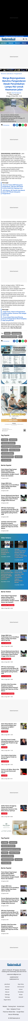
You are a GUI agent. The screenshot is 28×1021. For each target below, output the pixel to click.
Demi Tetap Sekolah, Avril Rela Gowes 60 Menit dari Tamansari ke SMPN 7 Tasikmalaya (8, 726)
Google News (20, 1012)
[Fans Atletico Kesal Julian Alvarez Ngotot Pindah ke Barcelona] (23, 758)
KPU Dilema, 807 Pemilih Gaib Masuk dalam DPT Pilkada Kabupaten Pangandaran (13, 191)
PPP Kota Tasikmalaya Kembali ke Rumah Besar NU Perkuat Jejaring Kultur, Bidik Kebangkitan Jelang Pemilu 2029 (10, 511)
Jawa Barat (4, 43)
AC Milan (4, 440)
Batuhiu (7, 333)
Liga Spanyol (5, 761)
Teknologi (7, 997)
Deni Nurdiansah (16, 93)
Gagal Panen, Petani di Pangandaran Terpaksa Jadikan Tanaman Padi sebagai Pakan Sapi (14, 313)
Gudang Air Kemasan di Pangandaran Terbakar (5, 551)
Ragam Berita (7, 999)
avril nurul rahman (7, 453)
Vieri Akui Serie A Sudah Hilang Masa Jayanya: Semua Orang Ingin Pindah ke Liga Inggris (10, 742)
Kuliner (21, 989)
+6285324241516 (14, 979)
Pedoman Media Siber (9, 1012)
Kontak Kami (20, 1006)
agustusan (13, 440)
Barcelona (18, 457)
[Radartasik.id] (8, 39)
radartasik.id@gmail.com (14, 974)
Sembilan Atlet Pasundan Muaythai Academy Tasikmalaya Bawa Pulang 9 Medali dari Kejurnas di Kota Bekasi (9, 525)
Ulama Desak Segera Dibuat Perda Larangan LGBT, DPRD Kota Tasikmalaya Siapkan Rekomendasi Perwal (21, 576)
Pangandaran (18, 73)
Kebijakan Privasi (15, 1009)
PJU (20, 337)
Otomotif (21, 997)
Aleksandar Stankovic (8, 443)
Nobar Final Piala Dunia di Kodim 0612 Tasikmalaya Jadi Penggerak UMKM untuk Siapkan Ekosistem (7, 575)
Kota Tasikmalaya (6, 643)
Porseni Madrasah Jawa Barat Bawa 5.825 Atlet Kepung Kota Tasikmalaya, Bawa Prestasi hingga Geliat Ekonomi (10, 498)
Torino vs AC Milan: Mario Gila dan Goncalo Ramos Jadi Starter (10, 771)
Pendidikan (5, 731)
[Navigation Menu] (26, 39)
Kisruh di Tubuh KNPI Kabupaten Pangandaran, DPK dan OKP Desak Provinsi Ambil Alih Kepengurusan (12, 186)
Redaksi (5, 1006)
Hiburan (24, 43)
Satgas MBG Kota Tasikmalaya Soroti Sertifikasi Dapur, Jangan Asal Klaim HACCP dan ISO (10, 485)
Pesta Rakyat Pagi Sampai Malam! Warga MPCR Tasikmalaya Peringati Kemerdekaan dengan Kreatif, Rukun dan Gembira (10, 472)
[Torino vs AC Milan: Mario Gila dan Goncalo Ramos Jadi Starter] (23, 772)
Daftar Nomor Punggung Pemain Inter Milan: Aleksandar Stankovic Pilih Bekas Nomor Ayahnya (9, 808)
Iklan (8, 1009)
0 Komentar (6, 125)
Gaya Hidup (21, 984)
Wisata (20, 994)
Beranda (3, 73)
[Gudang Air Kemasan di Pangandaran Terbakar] (7, 544)
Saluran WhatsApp (13, 1014)
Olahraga (7, 994)
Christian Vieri (6, 460)
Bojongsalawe (16, 333)
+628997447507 (14, 977)
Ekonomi (17, 43)
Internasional (20, 986)
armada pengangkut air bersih (11, 446)
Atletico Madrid (14, 450)
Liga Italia (4, 747)
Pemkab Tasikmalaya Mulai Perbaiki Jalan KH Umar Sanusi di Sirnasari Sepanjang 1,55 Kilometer (21, 553)
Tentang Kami (12, 1006)
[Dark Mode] (23, 39)
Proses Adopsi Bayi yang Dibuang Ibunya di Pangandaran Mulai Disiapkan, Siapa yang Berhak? (14, 318)
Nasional (11, 43)
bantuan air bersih (7, 457)
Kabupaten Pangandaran (9, 337)
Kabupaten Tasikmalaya (8, 605)
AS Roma (4, 450)
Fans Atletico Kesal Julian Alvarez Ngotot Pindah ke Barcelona (8, 757)
